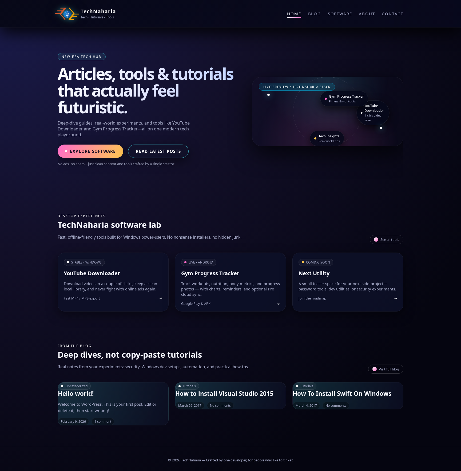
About (367, 13)
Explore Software (93, 151)
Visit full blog (389, 369)
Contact (392, 13)
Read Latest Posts (158, 151)
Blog (314, 13)
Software (340, 13)
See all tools (389, 239)
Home (294, 13)
